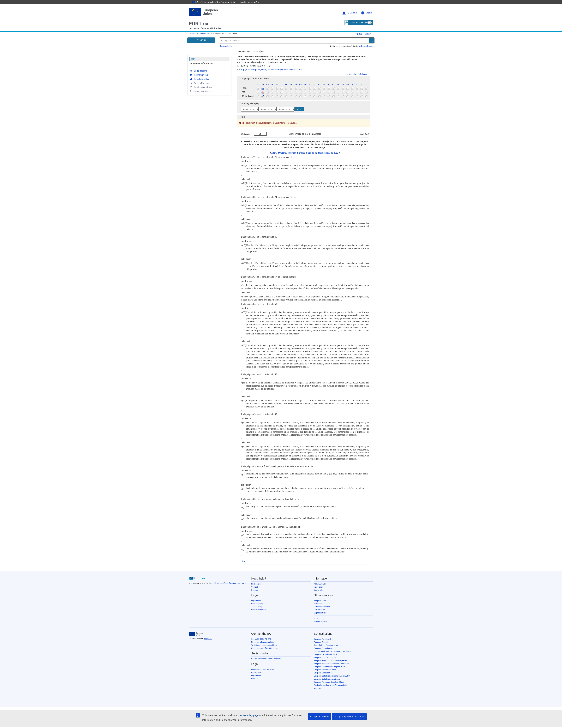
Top (243, 561)
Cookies (254, 678)
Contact (254, 587)
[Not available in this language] (258, 88)
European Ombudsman (323, 673)
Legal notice (256, 600)
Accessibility (256, 607)
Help (360, 34)
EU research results (322, 607)
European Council (321, 642)
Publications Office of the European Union (229, 583)
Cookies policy (257, 603)
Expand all (353, 74)
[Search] (371, 40)
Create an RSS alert (202, 91)
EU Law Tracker (320, 621)
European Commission (323, 648)
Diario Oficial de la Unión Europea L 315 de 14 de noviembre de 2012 (304, 153)
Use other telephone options (262, 642)
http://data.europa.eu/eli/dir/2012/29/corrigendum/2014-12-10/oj (271, 69)
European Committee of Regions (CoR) (329, 667)
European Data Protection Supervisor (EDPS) (332, 676)
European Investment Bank (325, 670)
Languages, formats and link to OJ (256, 78)
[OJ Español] (263, 96)
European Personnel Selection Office (329, 682)
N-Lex (316, 618)
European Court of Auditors (325, 657)
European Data (320, 600)
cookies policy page (248, 715)
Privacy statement (258, 610)
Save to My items (201, 83)
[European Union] (196, 634)
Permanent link (201, 75)
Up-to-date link (200, 71)
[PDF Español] (263, 92)
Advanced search (366, 46)
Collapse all (364, 74)
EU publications (320, 613)
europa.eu (208, 638)
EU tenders (318, 603)
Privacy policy (257, 672)
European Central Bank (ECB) (325, 654)
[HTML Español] (263, 88)
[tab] (303, 78)
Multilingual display (250, 103)
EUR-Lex (198, 23)
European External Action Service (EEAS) (330, 660)
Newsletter (318, 587)
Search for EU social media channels (266, 659)
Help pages (256, 584)
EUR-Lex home (204, 33)
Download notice (201, 79)
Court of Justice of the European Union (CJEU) (333, 651)
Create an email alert (203, 87)
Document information (201, 63)
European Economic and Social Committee (331, 663)
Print (369, 34)
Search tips (227, 46)
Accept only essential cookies (349, 716)
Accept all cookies (319, 716)
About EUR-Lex (320, 584)
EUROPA (193, 33)
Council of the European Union (326, 645)
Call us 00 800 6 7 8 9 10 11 (262, 639)
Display (299, 109)
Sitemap (254, 590)
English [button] (368, 13)
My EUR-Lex (352, 13)
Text (193, 58)
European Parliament (322, 639)
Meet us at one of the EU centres (264, 648)
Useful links (318, 590)
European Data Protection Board (327, 679)
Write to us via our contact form (264, 645)
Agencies (317, 688)
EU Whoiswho (319, 610)
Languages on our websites (262, 669)
